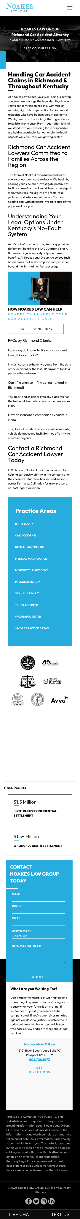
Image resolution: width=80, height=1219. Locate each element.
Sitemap (40, 1192)
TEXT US (60, 1214)
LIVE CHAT (20, 1214)
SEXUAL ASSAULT (27, 593)
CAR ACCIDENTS (26, 535)
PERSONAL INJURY (27, 582)
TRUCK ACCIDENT (27, 605)
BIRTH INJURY (24, 524)
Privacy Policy (61, 1187)
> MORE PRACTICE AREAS (32, 628)
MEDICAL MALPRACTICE (31, 558)
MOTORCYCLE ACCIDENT (31, 570)
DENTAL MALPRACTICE (30, 547)
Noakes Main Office (39, 1044)
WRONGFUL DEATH (28, 616)
